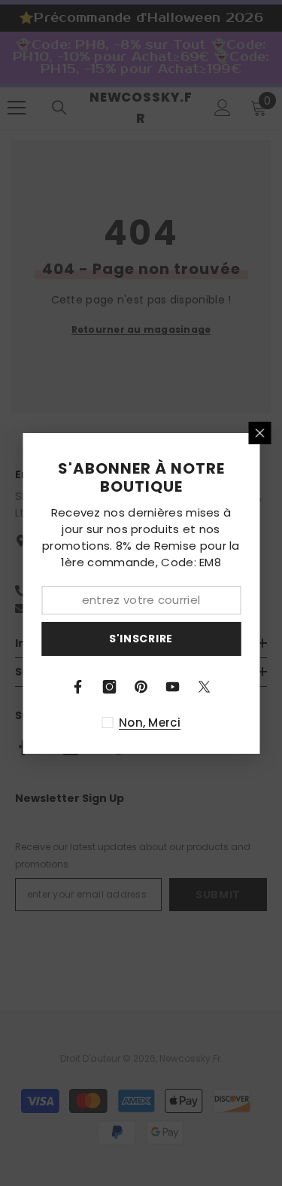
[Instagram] (110, 687)
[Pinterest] (141, 687)
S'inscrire (141, 638)
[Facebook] (78, 687)
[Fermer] (259, 433)
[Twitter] (204, 687)
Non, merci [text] (149, 722)
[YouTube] (173, 687)
